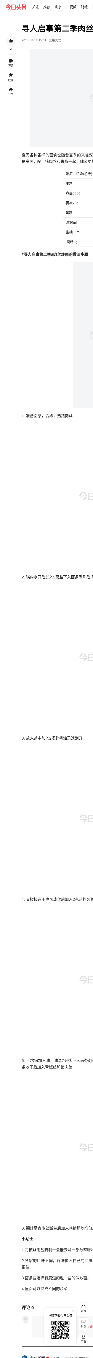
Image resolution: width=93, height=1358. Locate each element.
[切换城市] (64, 7)
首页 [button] (83, 1311)
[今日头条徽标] (16, 7)
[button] (35, 7)
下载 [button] (82, 1338)
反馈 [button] (83, 1326)
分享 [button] (10, 94)
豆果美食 (55, 40)
